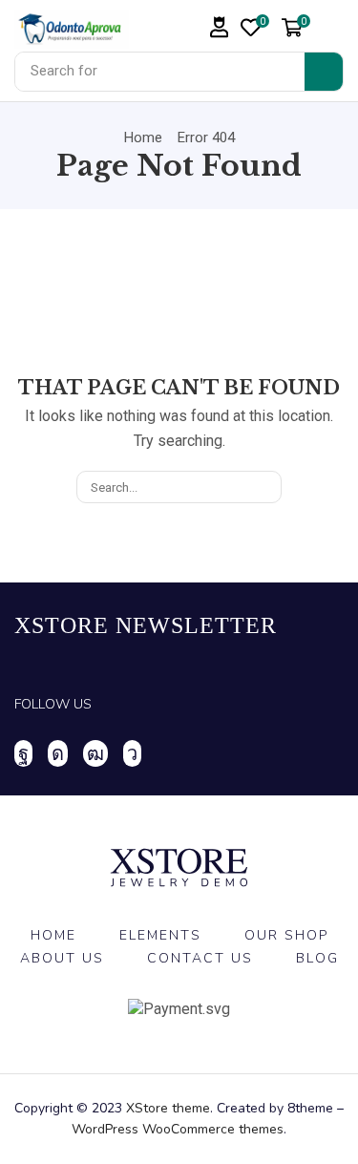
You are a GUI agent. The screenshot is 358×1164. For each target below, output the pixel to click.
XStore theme (168, 1108)
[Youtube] (95, 753)
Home (143, 137)
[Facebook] (23, 753)
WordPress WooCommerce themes (178, 1129)
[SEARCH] (265, 487)
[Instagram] (58, 753)
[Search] (324, 72)
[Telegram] (132, 753)
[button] (219, 27)
